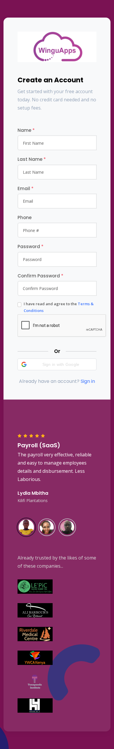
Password (31, 246)
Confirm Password (40, 276)
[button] (57, 364)
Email (26, 188)
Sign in (88, 381)
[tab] (26, 526)
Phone (25, 217)
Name (26, 130)
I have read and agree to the (59, 307)
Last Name (32, 159)
